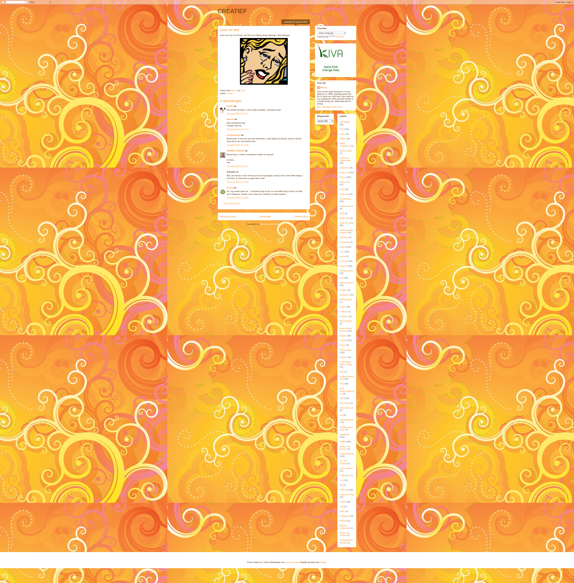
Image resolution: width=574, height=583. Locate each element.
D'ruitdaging (345, 199)
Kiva (342, 278)
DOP (342, 213)
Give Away (344, 242)
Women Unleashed (345, 526)
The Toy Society (343, 462)
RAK (342, 383)
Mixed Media (346, 321)
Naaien (343, 335)
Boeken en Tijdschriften (345, 159)
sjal (341, 415)
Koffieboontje (346, 299)
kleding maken (346, 282)
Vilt (341, 506)
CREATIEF (232, 11)
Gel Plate (344, 237)
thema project (346, 468)
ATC (342, 129)
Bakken (343, 138)
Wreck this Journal (344, 534)
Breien (343, 177)
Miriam (323, 87)
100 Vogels (345, 122)
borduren (344, 172)
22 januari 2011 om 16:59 (237, 182)
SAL (342, 398)
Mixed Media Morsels (346, 329)
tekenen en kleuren (345, 447)
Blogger (323, 562)
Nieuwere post (227, 216)
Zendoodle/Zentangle (346, 541)
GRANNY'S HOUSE (235, 151)
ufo (341, 485)
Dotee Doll (344, 218)
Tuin (342, 480)
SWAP (342, 441)
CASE (342, 189)
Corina (230, 188)
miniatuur (344, 316)
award (342, 134)
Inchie (342, 256)
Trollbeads (344, 475)
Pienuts (343, 357)
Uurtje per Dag (347, 494)
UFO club (344, 490)
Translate (339, 36)
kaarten (343, 266)
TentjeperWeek (347, 454)
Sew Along (344, 403)
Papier (343, 345)
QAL (342, 372)
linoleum (344, 311)
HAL (342, 251)
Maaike (230, 106)
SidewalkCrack (347, 408)
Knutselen (344, 295)
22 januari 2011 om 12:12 (237, 114)
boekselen (344, 168)
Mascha (230, 119)
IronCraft (344, 261)
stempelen (344, 434)
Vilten (342, 511)
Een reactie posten (232, 203)
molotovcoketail (292, 562)
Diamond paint (346, 206)
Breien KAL (345, 182)
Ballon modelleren (345, 144)
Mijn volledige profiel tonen (329, 107)
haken (342, 247)
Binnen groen (346, 150)
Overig (230, 93)
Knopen (343, 290)
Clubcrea (344, 194)
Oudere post (301, 216)
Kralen (343, 307)
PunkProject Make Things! (346, 363)
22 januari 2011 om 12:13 (237, 129)
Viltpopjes (344, 516)
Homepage (265, 216)
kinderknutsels (346, 271)
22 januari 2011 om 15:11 (237, 166)
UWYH (343, 502)
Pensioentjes (346, 350)
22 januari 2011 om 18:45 (237, 198)
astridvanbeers (233, 135)
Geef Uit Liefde (347, 223)
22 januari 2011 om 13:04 (237, 145)
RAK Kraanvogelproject (347, 391)
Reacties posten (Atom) (270, 224)
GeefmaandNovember (347, 231)
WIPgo (343, 521)
